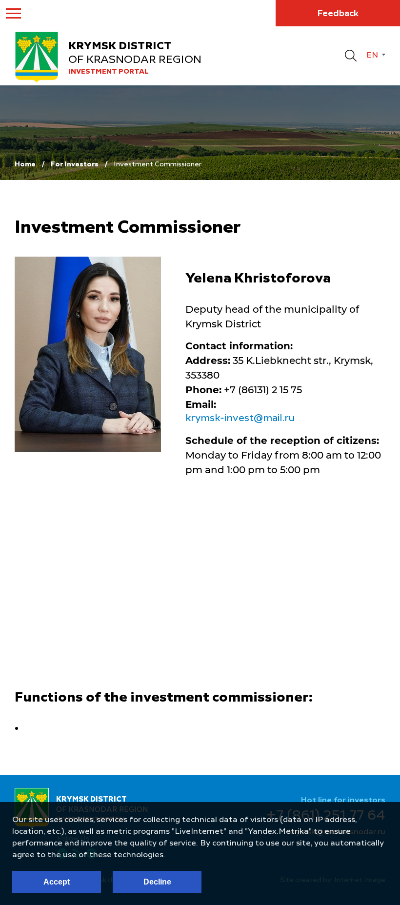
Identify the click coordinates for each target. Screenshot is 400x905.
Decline (157, 882)
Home (25, 164)
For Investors (75, 164)
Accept (56, 882)
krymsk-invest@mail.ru (240, 418)
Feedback (338, 13)
